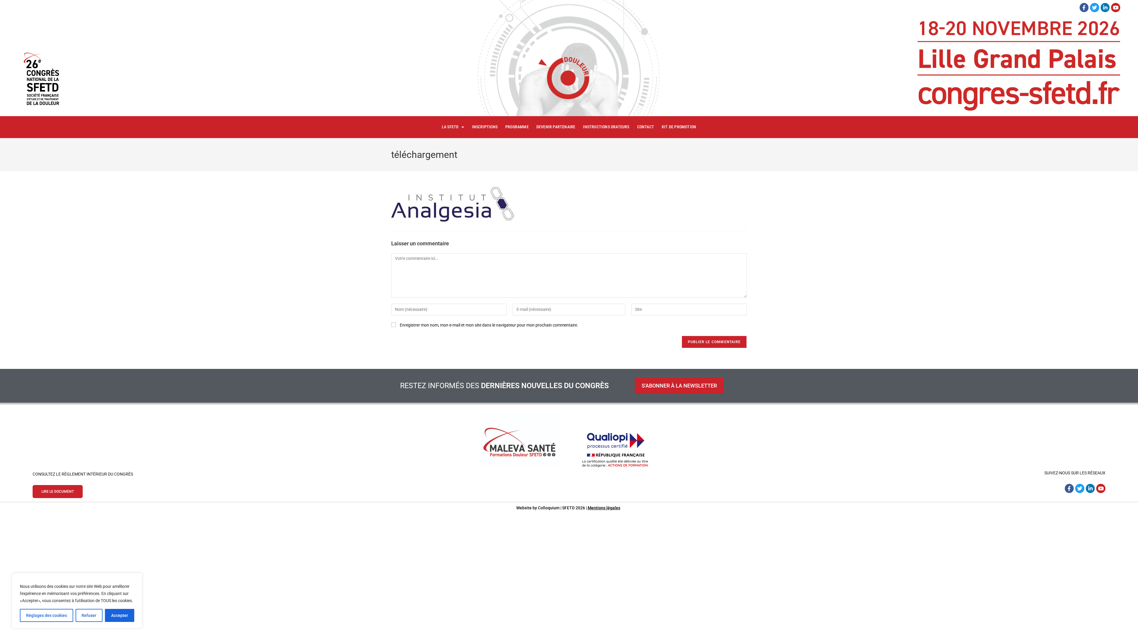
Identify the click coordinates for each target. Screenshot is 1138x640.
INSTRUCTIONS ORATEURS (606, 126)
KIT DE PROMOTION (679, 126)
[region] (77, 600)
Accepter (119, 615)
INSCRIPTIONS (485, 126)
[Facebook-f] (1084, 7)
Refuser (88, 615)
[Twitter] (1094, 7)
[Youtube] (1115, 7)
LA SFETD (450, 126)
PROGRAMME (517, 126)
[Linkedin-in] (1105, 7)
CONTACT (645, 126)
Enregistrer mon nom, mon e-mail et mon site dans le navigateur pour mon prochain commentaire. (489, 325)
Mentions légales (604, 507)
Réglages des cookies (46, 615)
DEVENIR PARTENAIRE (556, 126)
